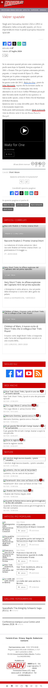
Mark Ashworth (38, 109)
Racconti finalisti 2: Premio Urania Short (24, 240)
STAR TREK (10, 275)
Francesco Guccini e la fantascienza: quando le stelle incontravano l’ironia (30, 554)
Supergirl (35, 10)
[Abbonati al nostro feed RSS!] (38, 373)
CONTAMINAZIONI (23, 536)
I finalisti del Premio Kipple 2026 (17, 494)
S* (13, 48)
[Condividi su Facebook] (4, 44)
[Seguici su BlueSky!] (19, 373)
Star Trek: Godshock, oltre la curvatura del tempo (29, 568)
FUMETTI (20, 564)
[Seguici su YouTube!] (28, 373)
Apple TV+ (26, 10)
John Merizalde (8, 85)
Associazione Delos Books (23, 654)
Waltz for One (29, 82)
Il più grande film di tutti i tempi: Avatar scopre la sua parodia (24, 432)
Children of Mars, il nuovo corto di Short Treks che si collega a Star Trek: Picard (23, 329)
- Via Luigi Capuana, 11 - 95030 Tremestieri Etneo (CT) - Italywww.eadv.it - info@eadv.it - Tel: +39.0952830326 (26, 669)
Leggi (23, 531)
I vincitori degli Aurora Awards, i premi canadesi (23, 463)
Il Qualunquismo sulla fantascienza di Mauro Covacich (31, 525)
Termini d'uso (12, 638)
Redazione (37, 638)
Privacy (22, 638)
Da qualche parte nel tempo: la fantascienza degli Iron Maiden (30, 539)
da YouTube (9, 149)
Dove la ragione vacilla (13, 443)
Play (10, 154)
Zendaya (43, 10)
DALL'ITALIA (21, 522)
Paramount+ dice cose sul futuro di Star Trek (22, 483)
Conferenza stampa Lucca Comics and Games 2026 (21, 623)
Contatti (24, 640)
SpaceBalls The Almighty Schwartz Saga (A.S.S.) (22, 609)
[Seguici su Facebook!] (10, 373)
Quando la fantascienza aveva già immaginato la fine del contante (24, 507)
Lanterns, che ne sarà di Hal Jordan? (18, 473)
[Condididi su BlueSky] (9, 44)
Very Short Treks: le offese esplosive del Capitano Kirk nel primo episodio (22, 283)
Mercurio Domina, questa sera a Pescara (21, 419)
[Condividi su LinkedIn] (24, 44)
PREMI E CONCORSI (14, 234)
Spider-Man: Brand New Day (11, 10)
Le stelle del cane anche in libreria (28, 582)
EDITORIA (20, 578)
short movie (7, 209)
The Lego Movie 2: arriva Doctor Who (19, 409)
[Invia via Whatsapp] (19, 44)
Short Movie (14, 172)
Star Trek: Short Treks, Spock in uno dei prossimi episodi (24, 397)
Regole (29, 638)
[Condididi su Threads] (14, 44)
